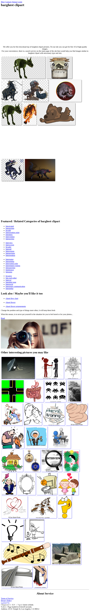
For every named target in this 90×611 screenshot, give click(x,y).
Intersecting (10, 239)
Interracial (9, 284)
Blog (3, 2)
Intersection (10, 228)
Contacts (8, 2)
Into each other (11, 278)
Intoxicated (10, 226)
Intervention (10, 237)
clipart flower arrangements (16, 306)
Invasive (9, 276)
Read (3, 318)
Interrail (8, 249)
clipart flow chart (12, 298)
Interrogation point (12, 233)
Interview (9, 243)
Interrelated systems (13, 266)
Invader (8, 247)
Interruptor (9, 259)
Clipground (11, 604)
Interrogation (10, 255)
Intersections (10, 253)
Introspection (10, 268)
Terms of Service (7, 598)
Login (20, 2)
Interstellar (9, 289)
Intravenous (10, 251)
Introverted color (12, 264)
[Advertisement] (45, 26)
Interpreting (10, 261)
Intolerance (10, 270)
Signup (14, 2)
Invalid (8, 230)
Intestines (9, 235)
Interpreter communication (15, 286)
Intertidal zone (11, 282)
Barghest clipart (7, 75)
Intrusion (9, 272)
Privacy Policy (6, 601)
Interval (8, 280)
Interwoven (10, 245)
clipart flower (10, 302)
